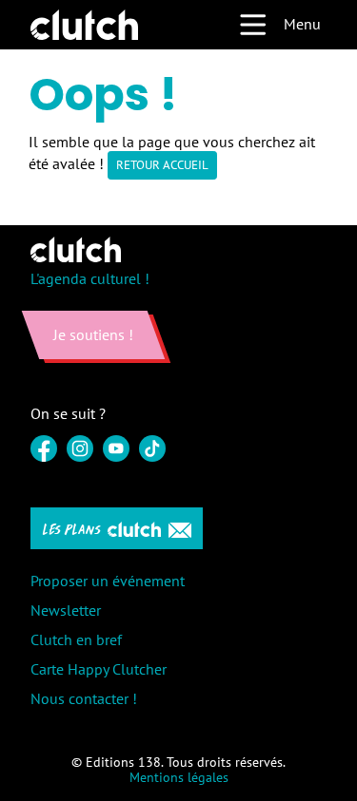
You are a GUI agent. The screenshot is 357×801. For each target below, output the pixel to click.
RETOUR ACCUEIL (162, 165)
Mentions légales (178, 777)
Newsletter (65, 610)
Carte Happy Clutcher (98, 668)
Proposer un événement (107, 580)
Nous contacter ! (83, 698)
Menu (302, 23)
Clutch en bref (76, 639)
